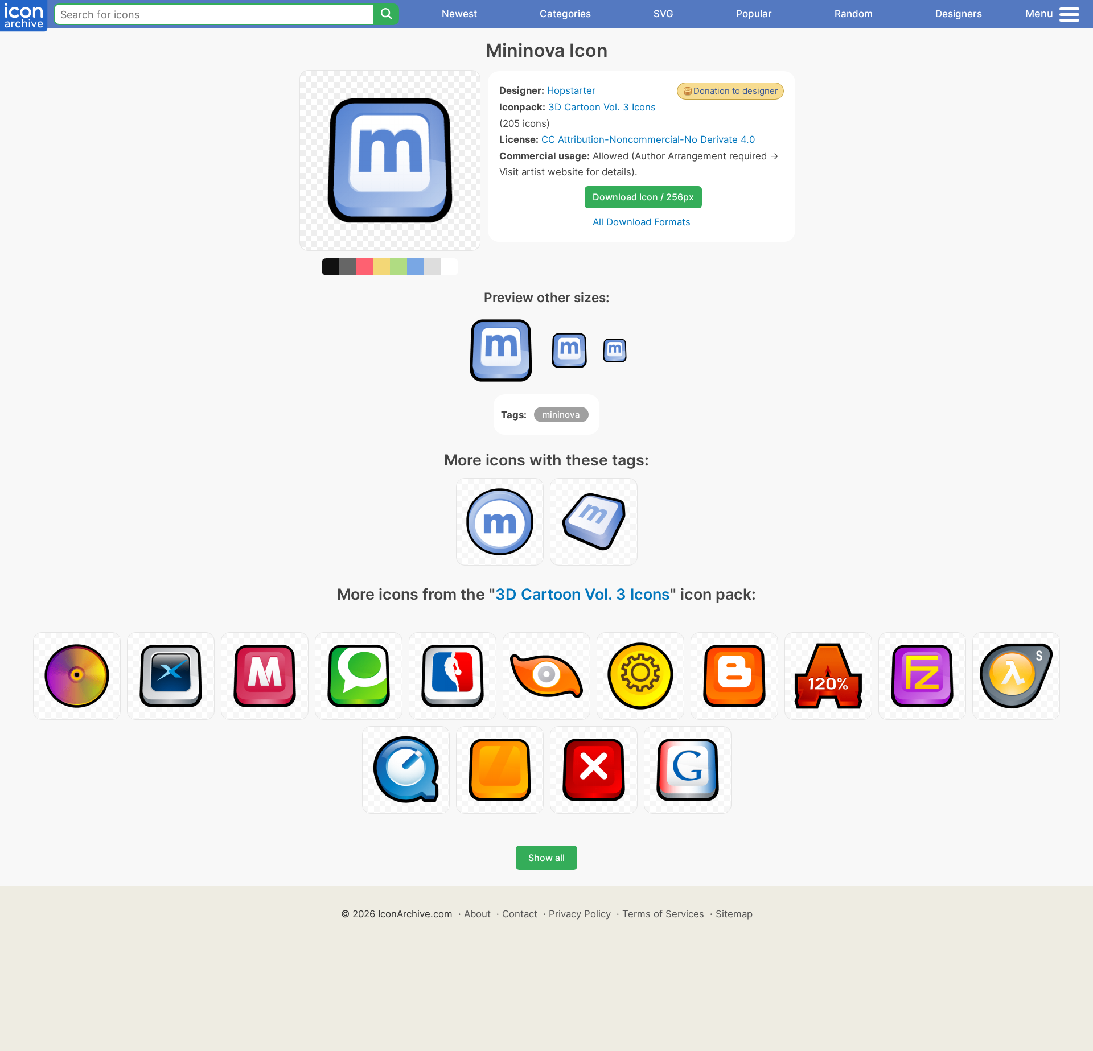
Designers (958, 13)
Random (854, 13)
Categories (565, 13)
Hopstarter (571, 90)
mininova (561, 414)
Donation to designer (735, 90)
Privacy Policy (580, 914)
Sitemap (734, 914)
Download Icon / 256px (643, 197)
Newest (459, 13)
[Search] (386, 14)
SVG (663, 13)
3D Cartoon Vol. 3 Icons (602, 107)
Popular (754, 13)
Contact (519, 914)
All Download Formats (642, 222)
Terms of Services (663, 914)
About (477, 914)
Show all (546, 857)
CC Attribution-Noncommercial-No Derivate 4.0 (648, 139)
